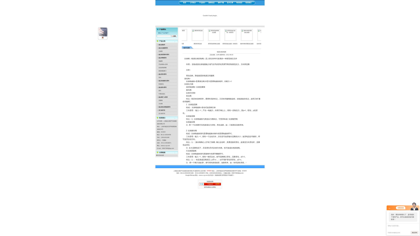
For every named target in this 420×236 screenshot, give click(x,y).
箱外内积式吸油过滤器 (242, 43)
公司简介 (193, 2)
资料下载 (221, 2)
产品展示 (202, 2)
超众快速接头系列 (164, 81)
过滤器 (161, 51)
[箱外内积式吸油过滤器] (242, 40)
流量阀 (161, 100)
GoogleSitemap (190, 175)
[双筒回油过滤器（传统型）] (225, 40)
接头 (160, 90)
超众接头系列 (162, 87)
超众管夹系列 (162, 74)
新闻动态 (211, 2)
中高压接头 (162, 94)
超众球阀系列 (162, 58)
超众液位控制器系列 (164, 107)
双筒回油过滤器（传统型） (226, 43)
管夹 (160, 77)
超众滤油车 (162, 44)
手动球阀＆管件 (163, 64)
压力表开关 (162, 110)
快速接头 (161, 84)
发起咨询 (414, 232)
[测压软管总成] (192, 40)
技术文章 (230, 2)
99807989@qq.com (168, 148)
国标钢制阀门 (162, 71)
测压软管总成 (193, 43)
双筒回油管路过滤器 (209, 43)
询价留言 (239, 2)
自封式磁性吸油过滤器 (258, 43)
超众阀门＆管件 (163, 97)
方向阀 (161, 103)
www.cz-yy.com (165, 145)
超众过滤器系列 (163, 48)
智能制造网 (218, 175)
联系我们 (249, 2)
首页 (184, 2)
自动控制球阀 (162, 67)
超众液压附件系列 (164, 54)
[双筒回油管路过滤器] (209, 40)
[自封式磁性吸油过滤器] (258, 40)
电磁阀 (161, 61)
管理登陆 (224, 175)
